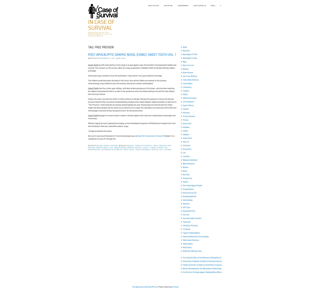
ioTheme (175, 286)
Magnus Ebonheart (190, 159)
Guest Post (187, 123)
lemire (153, 148)
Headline (186, 127)
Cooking (186, 90)
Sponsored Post (189, 210)
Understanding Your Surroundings (196, 236)
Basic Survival (188, 65)
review (160, 148)
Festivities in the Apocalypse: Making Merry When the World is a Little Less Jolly (214, 272)
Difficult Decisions (190, 98)
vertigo (154, 150)
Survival (186, 214)
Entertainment (183, 5)
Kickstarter (187, 149)
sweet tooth (129, 150)
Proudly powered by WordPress (144, 286)
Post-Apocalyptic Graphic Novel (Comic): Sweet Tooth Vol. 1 (132, 54)
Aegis (185, 47)
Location (186, 156)
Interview (186, 145)
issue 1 (146, 148)
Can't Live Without (190, 76)
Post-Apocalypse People (192, 185)
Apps (185, 61)
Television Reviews (190, 225)
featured (186, 112)
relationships (188, 200)
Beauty (186, 68)
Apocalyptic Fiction (190, 54)
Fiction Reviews (189, 116)
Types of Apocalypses (191, 232)
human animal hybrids (124, 148)
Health (185, 130)
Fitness (185, 119)
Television (187, 221)
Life (184, 152)
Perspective (187, 178)
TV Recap (186, 229)
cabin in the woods (143, 146)
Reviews (114, 146)
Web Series (187, 247)
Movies (185, 167)
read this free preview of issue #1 (151, 135)
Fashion (186, 108)
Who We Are (168, 5)
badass (130, 146)
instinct (138, 148)
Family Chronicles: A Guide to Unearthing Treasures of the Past (207, 264)
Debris (185, 94)
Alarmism (186, 50)
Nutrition (186, 174)
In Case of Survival (101, 25)
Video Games (188, 243)
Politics (185, 181)
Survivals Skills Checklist (192, 218)
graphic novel (102, 148)
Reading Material (189, 196)
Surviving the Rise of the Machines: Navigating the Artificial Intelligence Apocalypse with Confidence (222, 257)
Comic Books (104, 146)
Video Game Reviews (191, 240)
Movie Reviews (189, 163)
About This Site (153, 5)
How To (186, 141)
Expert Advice (188, 105)
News (213, 5)
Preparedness (188, 189)
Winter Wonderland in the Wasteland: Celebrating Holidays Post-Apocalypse (212, 268)
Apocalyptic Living (190, 57)
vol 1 (161, 150)
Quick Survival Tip (200, 5)
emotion (162, 146)
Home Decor (187, 138)
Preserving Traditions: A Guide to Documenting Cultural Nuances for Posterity (213, 261)
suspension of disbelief (111, 150)
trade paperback (143, 150)
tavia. (123, 58)
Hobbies (186, 134)
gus (111, 148)
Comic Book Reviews (191, 79)
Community (187, 87)
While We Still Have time (192, 251)
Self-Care (186, 207)
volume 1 (168, 150)
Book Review (188, 72)
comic (155, 146)
